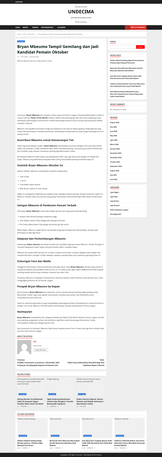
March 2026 (114, 144)
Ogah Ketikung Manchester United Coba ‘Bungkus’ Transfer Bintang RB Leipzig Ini (60, 401)
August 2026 (114, 122)
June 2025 (113, 179)
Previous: (38, 362)
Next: (85, 362)
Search (113, 42)
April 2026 (113, 140)
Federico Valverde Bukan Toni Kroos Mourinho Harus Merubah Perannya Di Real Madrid (129, 443)
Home (17, 27)
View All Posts (40, 350)
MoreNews (88, 455)
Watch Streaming (138, 27)
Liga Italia (114, 197)
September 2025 (116, 166)
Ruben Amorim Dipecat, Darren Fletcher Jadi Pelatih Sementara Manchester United (90, 401)
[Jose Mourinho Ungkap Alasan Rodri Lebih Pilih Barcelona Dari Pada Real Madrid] (97, 428)
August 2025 (114, 171)
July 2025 (113, 175)
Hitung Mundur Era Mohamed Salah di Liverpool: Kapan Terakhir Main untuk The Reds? (30, 401)
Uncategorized (115, 214)
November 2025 (116, 157)
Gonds (19, 448)
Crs (18, 57)
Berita (25, 27)
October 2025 (115, 162)
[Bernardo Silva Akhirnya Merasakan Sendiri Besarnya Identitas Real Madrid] (65, 428)
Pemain (35, 27)
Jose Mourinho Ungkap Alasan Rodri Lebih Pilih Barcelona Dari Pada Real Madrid (97, 443)
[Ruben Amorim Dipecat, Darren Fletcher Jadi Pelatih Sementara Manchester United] (90, 387)
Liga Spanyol (115, 205)
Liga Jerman (114, 201)
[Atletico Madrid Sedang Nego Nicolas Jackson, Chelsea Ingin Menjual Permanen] (32, 428)
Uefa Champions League (119, 210)
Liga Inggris (21, 41)
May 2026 (113, 136)
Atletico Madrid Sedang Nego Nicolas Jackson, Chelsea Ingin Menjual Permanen (30, 443)
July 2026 (113, 127)
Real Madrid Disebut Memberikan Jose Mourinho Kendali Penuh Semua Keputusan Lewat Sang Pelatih (126, 94)
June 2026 (113, 131)
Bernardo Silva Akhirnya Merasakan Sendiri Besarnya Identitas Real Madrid (65, 443)
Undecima (81, 11)
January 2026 (115, 149)
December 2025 (115, 153)
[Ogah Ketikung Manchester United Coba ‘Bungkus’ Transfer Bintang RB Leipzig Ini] (61, 387)
